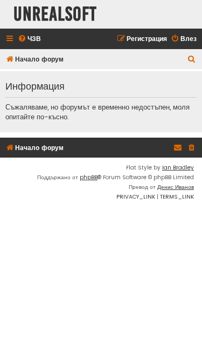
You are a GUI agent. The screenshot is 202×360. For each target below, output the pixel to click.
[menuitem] (29, 39)
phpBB (88, 177)
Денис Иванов (175, 187)
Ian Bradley (178, 168)
